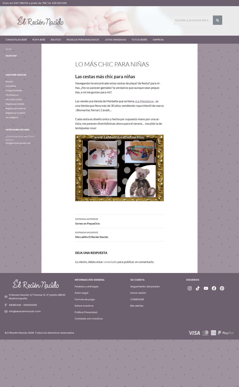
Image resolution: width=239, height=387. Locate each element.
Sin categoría (12, 117)
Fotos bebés (139, 39)
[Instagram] (189, 288)
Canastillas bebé (16, 39)
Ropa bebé (38, 39)
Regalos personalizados (83, 39)
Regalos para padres (15, 112)
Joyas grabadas (115, 39)
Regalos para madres (16, 108)
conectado (110, 261)
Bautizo (56, 39)
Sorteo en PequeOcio (87, 221)
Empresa (158, 39)
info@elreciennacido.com (18, 143)
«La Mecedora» (144, 101)
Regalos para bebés (15, 103)
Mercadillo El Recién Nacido (91, 234)
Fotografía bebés (14, 90)
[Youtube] (205, 288)
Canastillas (11, 86)
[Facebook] (214, 288)
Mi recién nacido (14, 99)
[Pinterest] (222, 288)
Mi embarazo (12, 94)
